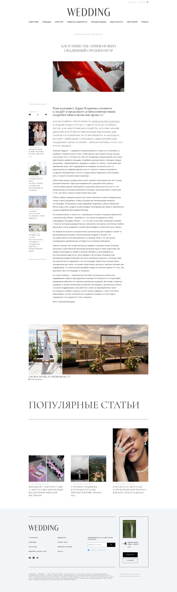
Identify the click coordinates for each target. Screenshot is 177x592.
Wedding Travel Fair (38, 551)
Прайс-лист (63, 542)
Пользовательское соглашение (129, 574)
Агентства (59, 22)
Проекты (144, 22)
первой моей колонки (106, 121)
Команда (32, 542)
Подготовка (34, 22)
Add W (60, 551)
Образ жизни (132, 22)
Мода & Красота (116, 22)
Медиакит (62, 537)
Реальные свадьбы (98, 22)
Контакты (141, 2)
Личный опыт (97, 34)
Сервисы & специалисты (77, 22)
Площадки (46, 22)
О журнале (132, 2)
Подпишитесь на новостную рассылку (100, 538)
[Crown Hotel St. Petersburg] (61, 377)
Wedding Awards (65, 547)
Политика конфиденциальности (130, 576)
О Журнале (33, 537)
